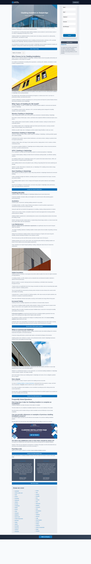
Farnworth (38, 507)
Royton (16, 509)
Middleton (17, 515)
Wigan (37, 529)
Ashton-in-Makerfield (40, 527)
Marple (16, 507)
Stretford (16, 529)
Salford (16, 524)
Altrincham (38, 503)
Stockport (17, 513)
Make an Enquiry (45, 536)
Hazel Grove (17, 516)
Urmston (37, 499)
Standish (37, 531)
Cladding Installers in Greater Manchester (25, 383)
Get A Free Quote (34, 483)
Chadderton (17, 505)
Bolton (37, 512)
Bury (37, 498)
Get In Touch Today (34, 48)
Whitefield (17, 531)
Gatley (16, 522)
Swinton (37, 494)
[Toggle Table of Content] (23, 53)
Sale (37, 492)
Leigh (37, 518)
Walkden (37, 505)
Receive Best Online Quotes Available (34, 326)
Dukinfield (17, 491)
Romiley (16, 504)
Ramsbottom (38, 510)
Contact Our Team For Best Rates (34, 189)
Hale (37, 501)
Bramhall (16, 520)
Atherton (37, 516)
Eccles (37, 490)
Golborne (38, 525)
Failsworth (17, 500)
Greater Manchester (19, 518)
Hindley (37, 523)
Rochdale (17, 526)
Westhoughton (39, 520)
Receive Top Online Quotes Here (34, 396)
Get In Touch (69, 42)
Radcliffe (37, 496)
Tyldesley (38, 514)
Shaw (16, 511)
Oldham (16, 502)
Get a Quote (34, 18)
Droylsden (17, 498)
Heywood (17, 527)
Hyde (16, 494)
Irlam (37, 509)
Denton (16, 496)
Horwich (37, 521)
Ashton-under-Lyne (19, 492)
